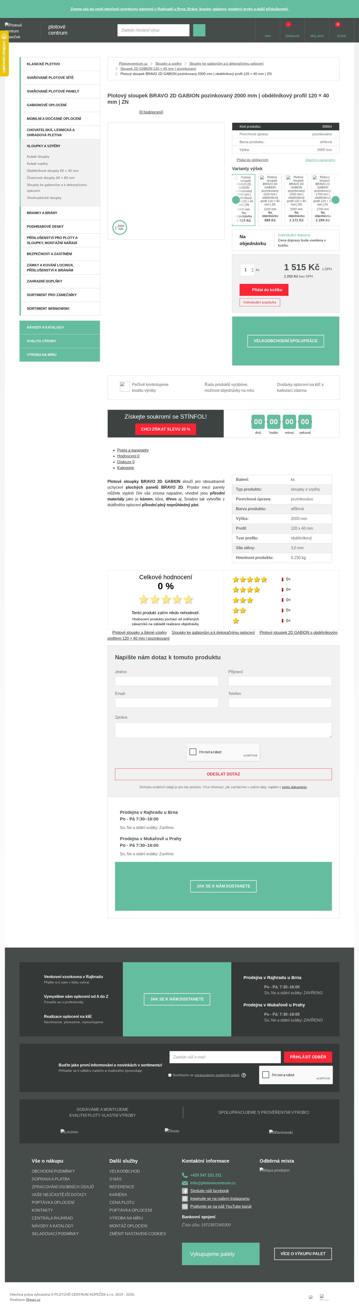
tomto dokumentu (294, 787)
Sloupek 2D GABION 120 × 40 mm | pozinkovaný (158, 69)
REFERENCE (121, 1187)
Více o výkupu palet (303, 1254)
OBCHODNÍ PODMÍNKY (53, 1171)
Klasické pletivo (43, 64)
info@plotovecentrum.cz (213, 1183)
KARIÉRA (118, 1195)
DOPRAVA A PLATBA (51, 1179)
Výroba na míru (41, 355)
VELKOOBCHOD (124, 1171)
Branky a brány (42, 213)
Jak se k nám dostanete (223, 886)
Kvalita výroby (41, 341)
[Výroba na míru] (93, 354)
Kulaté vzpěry (37, 163)
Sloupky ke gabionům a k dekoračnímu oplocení (226, 63)
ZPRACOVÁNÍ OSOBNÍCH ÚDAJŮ (63, 1187)
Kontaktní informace (205, 1161)
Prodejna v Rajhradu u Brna (272, 977)
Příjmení (235, 672)
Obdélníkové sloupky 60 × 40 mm (53, 171)
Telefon (234, 694)
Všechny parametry (320, 160)
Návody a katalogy (45, 327)
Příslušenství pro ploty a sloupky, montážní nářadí (52, 240)
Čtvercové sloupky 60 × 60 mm (51, 178)
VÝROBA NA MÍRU (126, 1218)
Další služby (123, 1161)
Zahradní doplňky (44, 281)
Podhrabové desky (45, 226)
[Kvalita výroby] (93, 341)
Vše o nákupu (47, 1161)
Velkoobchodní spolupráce (286, 341)
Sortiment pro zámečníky (52, 295)
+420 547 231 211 (206, 1175)
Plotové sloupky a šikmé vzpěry (139, 632)
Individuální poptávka (259, 302)
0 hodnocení (151, 112)
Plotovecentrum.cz (133, 63)
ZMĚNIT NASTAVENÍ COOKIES (137, 1234)
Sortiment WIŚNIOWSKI (48, 308)
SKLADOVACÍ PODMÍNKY (55, 1234)
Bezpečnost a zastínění (49, 254)
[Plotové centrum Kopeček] (18, 30)
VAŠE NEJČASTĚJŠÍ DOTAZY (59, 1195)
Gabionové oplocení (46, 105)
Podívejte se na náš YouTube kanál (221, 1206)
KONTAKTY (42, 1210)
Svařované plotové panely (53, 91)
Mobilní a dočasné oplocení (54, 119)
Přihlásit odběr (308, 1057)
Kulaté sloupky (38, 156)
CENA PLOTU (122, 1202)
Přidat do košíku (267, 290)
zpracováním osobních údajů (217, 1075)
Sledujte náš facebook (209, 1191)
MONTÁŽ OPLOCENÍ (128, 1226)
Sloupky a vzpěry (43, 146)
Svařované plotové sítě (50, 78)
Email (120, 694)
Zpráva (121, 717)
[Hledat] (199, 30)
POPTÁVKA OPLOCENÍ (53, 1202)
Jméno (121, 672)
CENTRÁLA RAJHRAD (52, 1218)
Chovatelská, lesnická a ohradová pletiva (50, 132)
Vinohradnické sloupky (44, 198)
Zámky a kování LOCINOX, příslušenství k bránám (50, 267)
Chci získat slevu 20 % (165, 429)
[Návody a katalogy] (93, 327)
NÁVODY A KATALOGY (53, 1226)
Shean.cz (33, 1300)
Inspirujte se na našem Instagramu (220, 1199)
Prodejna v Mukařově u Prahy (274, 1004)
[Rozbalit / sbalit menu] (93, 64)
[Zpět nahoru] (350, 1303)
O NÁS (115, 1179)
